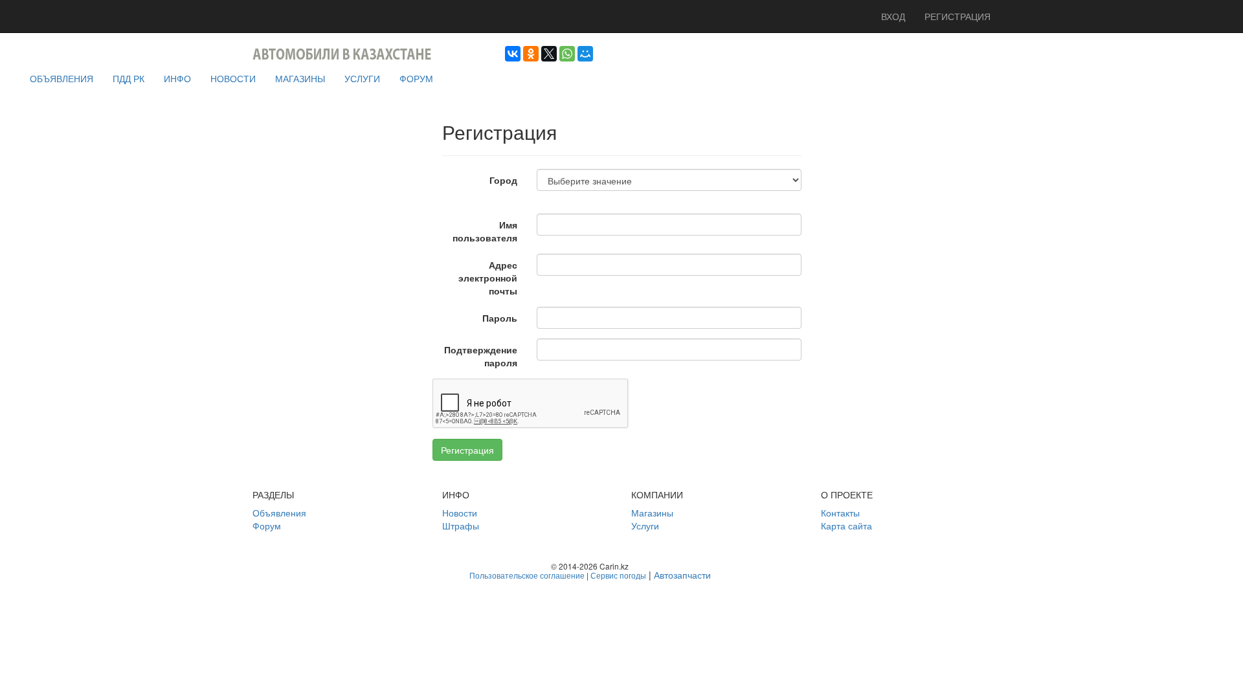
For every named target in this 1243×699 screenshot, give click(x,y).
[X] (549, 53)
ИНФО (177, 78)
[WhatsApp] (567, 53)
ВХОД (893, 16)
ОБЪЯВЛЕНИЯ (61, 78)
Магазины (652, 512)
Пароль (499, 317)
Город (503, 179)
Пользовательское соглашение (527, 575)
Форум (266, 525)
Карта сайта (846, 525)
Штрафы (460, 525)
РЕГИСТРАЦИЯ (957, 16)
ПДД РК (128, 78)
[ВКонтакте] (513, 53)
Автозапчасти (682, 574)
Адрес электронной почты (487, 277)
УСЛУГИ (362, 78)
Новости (459, 512)
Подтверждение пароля (480, 356)
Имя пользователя (485, 231)
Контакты (840, 512)
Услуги (645, 525)
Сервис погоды (618, 575)
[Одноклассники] (531, 53)
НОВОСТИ (233, 78)
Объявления (279, 512)
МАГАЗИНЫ (300, 78)
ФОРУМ (416, 78)
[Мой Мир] (585, 53)
